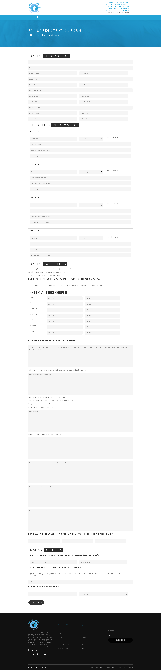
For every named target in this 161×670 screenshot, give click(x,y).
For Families (52, 17)
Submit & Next (35, 602)
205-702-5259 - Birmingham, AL (117, 4)
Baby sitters (60, 637)
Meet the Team (97, 17)
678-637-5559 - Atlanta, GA (119, 2)
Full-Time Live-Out (62, 633)
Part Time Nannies (62, 641)
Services (42, 17)
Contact (119, 17)
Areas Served (85, 648)
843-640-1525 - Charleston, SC (117, 10)
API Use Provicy (110, 667)
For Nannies (85, 17)
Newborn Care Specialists (64, 645)
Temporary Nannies (62, 648)
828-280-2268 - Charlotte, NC (118, 6)
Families (84, 637)
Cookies (131, 667)
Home (33, 17)
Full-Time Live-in (61, 629)
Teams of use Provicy (96, 667)
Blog (127, 17)
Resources (109, 17)
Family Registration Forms (69, 17)
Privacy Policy (121, 667)
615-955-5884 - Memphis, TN (119, 8)
